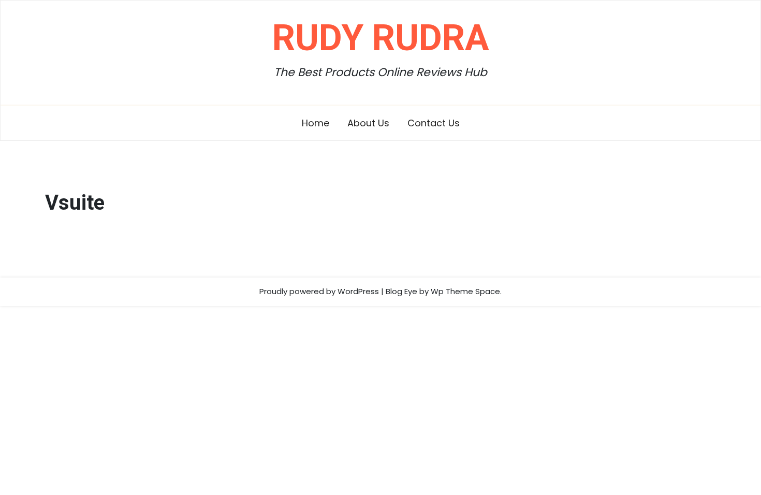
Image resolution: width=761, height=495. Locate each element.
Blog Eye (401, 291)
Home (315, 123)
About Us (368, 123)
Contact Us (433, 123)
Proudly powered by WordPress (319, 291)
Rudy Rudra (380, 38)
